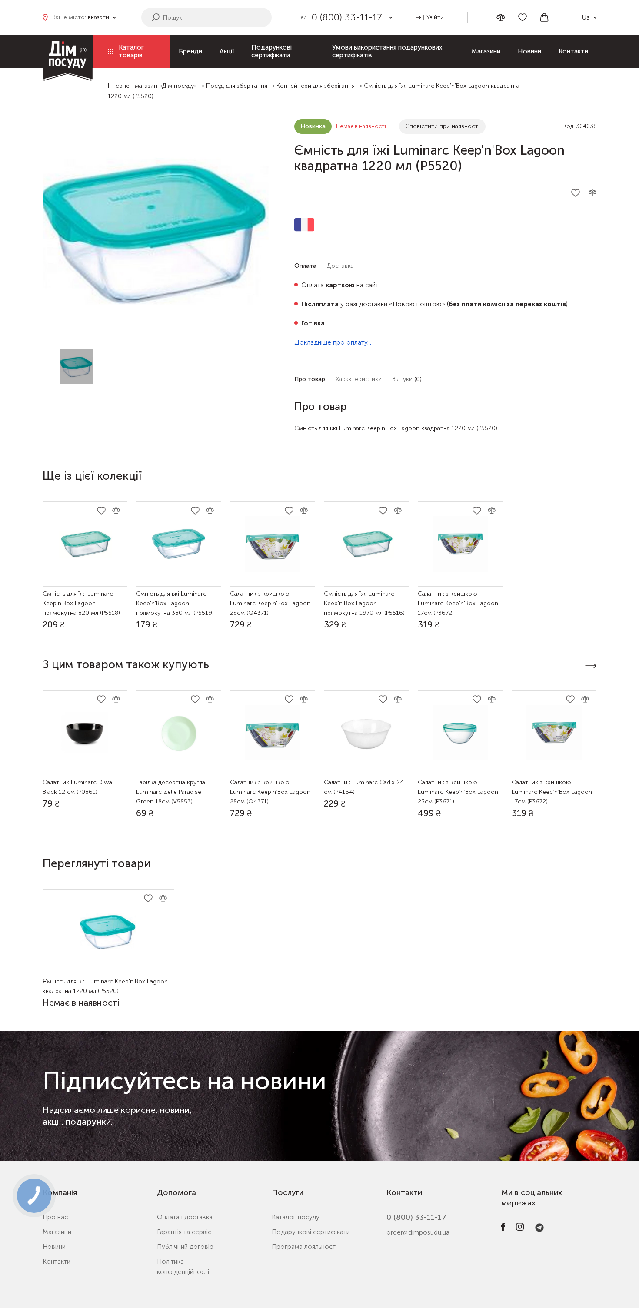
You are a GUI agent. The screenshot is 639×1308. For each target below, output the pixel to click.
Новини (529, 51)
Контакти (573, 51)
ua (586, 17)
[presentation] (591, 666)
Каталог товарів (131, 51)
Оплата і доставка (185, 1217)
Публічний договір (185, 1247)
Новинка (313, 126)
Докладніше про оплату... (332, 342)
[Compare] (500, 17)
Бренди (190, 51)
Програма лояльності (304, 1247)
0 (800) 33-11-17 (416, 1217)
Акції (227, 51)
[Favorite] (522, 17)
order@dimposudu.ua (417, 1232)
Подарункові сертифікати (271, 51)
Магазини (486, 51)
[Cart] (544, 17)
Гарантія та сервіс (184, 1232)
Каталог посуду (296, 1217)
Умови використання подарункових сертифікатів (387, 51)
